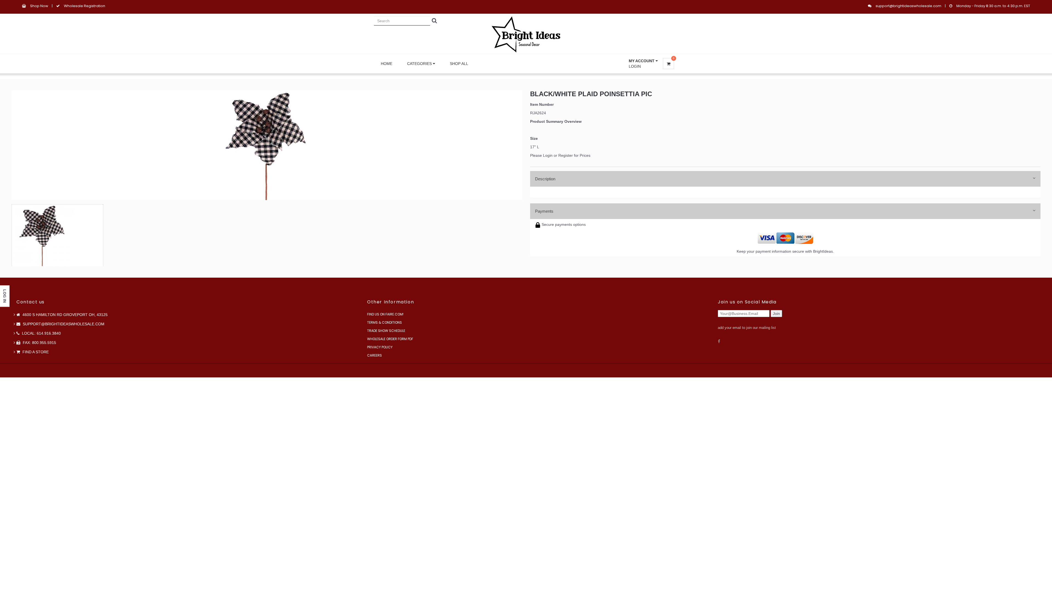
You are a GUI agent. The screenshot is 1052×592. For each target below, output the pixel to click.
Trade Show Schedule (386, 330)
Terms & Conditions (384, 322)
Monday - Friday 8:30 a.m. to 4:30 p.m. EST (993, 5)
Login (635, 66)
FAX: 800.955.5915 (39, 342)
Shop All (459, 63)
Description (545, 179)
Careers (374, 355)
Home (386, 63)
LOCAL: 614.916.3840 (41, 333)
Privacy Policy (380, 347)
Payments (544, 211)
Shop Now (39, 5)
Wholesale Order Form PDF (390, 339)
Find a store (35, 352)
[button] (643, 61)
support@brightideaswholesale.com (908, 5)
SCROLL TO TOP (1038, 310)
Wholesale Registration (84, 5)
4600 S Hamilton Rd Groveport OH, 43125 (64, 314)
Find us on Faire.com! (385, 314)
